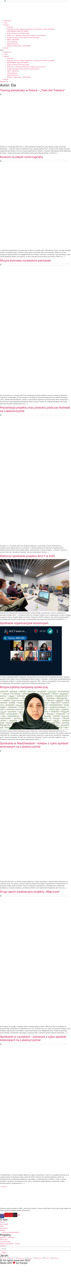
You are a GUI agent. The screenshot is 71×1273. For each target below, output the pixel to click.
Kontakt (5, 48)
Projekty (6, 25)
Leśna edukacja (12, 42)
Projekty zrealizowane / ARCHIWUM (19, 46)
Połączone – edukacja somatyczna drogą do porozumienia (26, 35)
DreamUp (10, 27)
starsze (3, 1186)
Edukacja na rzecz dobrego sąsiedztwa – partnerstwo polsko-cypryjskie (31, 29)
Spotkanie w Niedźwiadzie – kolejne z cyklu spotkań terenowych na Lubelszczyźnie (34, 745)
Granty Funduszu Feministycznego (18, 33)
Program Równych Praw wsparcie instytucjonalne (23, 37)
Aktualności (7, 21)
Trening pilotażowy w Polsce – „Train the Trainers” (32, 90)
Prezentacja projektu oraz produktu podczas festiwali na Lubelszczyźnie (35, 409)
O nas (5, 23)
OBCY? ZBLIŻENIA (13, 39)
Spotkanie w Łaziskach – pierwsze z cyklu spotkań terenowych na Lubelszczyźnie (33, 1038)
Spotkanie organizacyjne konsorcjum (24, 623)
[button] (35, 50)
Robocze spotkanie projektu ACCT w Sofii (27, 556)
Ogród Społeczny (12, 44)
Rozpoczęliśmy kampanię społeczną (24, 687)
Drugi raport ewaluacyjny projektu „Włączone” (30, 891)
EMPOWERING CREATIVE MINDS (17, 31)
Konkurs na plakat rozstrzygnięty (21, 157)
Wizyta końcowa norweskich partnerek (25, 260)
